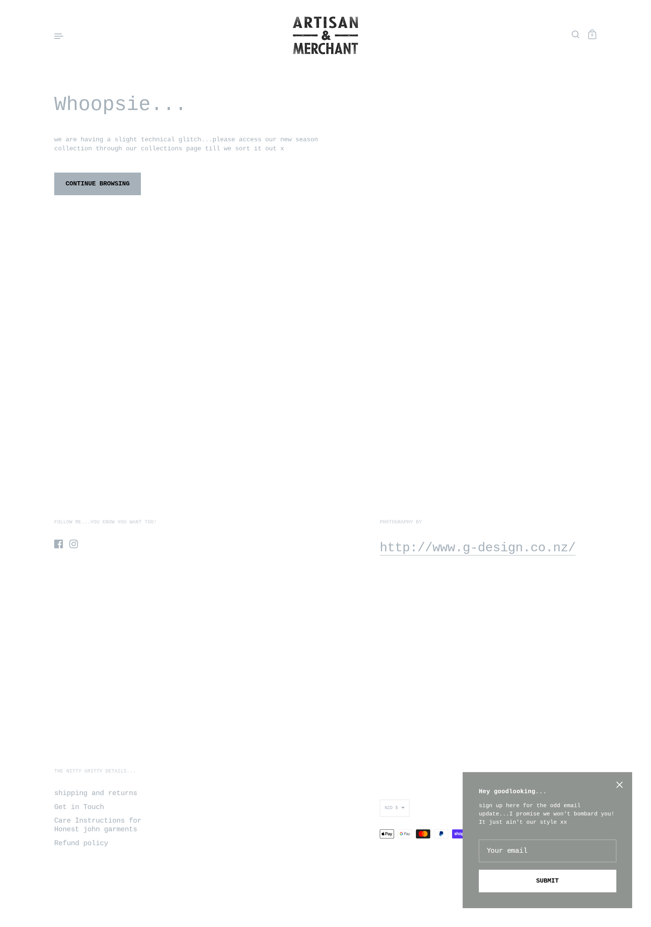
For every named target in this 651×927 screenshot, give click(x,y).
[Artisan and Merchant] (325, 35)
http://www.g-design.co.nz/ (478, 548)
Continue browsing (98, 183)
